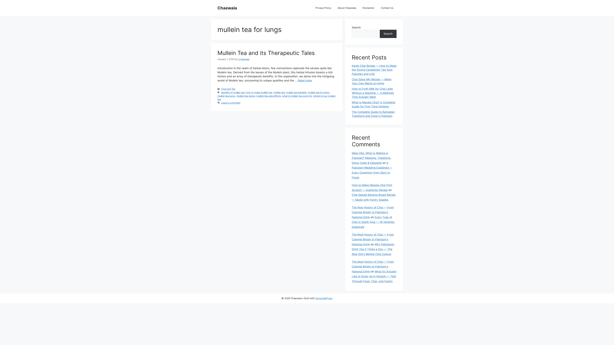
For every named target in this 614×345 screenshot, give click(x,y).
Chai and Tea (228, 89)
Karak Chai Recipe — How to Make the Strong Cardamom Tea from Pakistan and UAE (374, 70)
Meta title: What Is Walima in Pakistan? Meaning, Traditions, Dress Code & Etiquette (371, 158)
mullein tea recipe (245, 96)
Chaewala (227, 8)
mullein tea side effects (268, 96)
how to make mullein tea (259, 92)
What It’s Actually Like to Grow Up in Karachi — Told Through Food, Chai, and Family (374, 276)
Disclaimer (368, 7)
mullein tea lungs (226, 96)
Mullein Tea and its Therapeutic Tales (266, 53)
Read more (305, 80)
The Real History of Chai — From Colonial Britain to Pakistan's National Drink (373, 212)
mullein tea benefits (296, 92)
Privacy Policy (323, 7)
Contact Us (387, 7)
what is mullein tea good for (297, 96)
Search (356, 27)
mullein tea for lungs (318, 92)
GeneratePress (324, 298)
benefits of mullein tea (233, 92)
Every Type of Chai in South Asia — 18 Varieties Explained (373, 222)
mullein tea (279, 92)
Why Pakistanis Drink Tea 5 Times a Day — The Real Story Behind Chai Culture (373, 249)
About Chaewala (347, 7)
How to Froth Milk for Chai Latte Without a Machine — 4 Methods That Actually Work (373, 93)
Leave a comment (230, 102)
